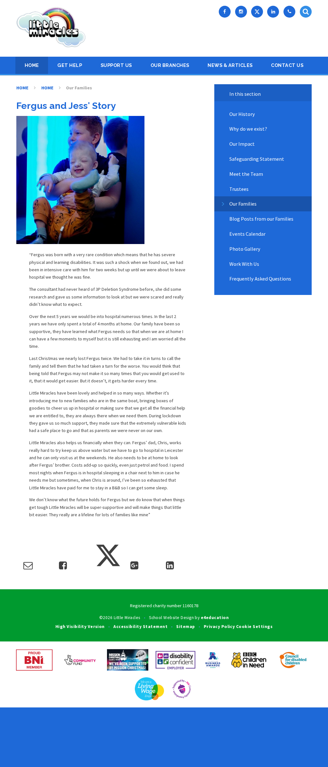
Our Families (79, 88)
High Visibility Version (80, 626)
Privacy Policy (219, 626)
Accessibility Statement (140, 626)
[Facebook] (225, 12)
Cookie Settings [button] (254, 626)
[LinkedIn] (273, 12)
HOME (32, 65)
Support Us (116, 65)
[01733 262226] (289, 12)
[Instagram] (241, 12)
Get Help (69, 65)
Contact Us (287, 65)
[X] (257, 12)
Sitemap (185, 626)
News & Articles (230, 65)
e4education (215, 617)
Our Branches (170, 65)
